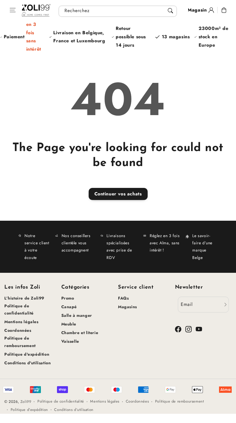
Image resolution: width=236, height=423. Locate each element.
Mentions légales (21, 322)
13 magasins (176, 36)
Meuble (69, 324)
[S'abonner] (225, 304)
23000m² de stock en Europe (214, 36)
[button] (12, 10)
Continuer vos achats (118, 193)
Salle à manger (76, 315)
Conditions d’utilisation (73, 409)
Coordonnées (17, 330)
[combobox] (118, 11)
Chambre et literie (79, 333)
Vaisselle (70, 341)
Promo (67, 298)
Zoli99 (25, 401)
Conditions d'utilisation (27, 363)
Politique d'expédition (26, 354)
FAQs (123, 298)
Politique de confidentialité (19, 309)
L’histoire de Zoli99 (24, 298)
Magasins (127, 307)
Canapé (69, 307)
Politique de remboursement (20, 341)
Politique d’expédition (29, 409)
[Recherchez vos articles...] (170, 11)
